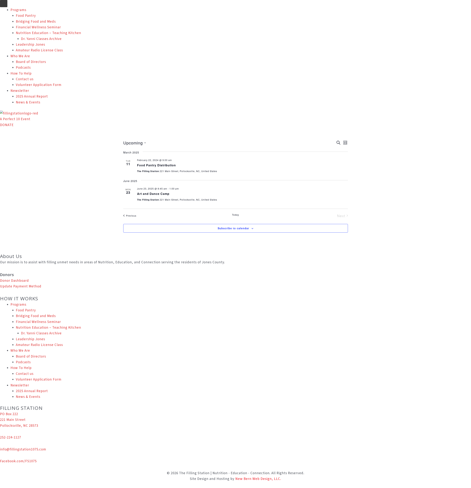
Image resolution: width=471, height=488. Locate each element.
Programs (18, 10)
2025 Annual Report (32, 96)
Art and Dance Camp (153, 194)
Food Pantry (26, 15)
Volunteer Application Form (38, 84)
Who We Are (20, 56)
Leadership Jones (30, 44)
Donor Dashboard (14, 280)
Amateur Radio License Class (39, 50)
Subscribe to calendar (233, 228)
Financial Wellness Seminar (38, 27)
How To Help (21, 73)
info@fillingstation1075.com (23, 449)
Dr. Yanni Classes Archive (41, 38)
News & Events (28, 102)
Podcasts (23, 67)
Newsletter (19, 90)
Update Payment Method (20, 286)
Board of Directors (31, 61)
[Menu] (3, 3)
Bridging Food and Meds (36, 21)
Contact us (24, 79)
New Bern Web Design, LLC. (258, 478)
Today (235, 214)
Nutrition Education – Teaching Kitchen (48, 33)
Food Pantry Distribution (156, 165)
